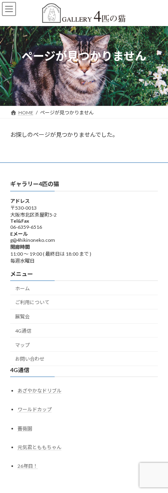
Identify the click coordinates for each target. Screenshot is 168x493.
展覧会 (22, 316)
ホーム (22, 288)
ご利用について (32, 302)
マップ (22, 345)
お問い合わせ (29, 359)
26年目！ (28, 466)
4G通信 (23, 331)
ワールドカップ (35, 409)
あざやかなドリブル (40, 391)
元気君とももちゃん (40, 447)
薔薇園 (25, 428)
